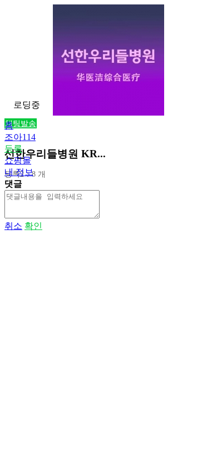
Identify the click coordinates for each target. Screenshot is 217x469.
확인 (33, 226)
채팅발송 (20, 123)
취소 (13, 226)
